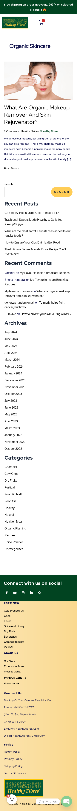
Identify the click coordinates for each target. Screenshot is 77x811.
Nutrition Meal (13, 521)
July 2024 (10, 332)
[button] (72, 23)
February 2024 (13, 366)
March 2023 (12, 428)
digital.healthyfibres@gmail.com (24, 735)
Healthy (25, 131)
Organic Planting (15, 528)
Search (8, 183)
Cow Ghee (11, 473)
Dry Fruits (10, 480)
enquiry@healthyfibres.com (21, 728)
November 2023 (14, 387)
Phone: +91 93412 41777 (19, 707)
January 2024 (13, 373)
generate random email (19, 302)
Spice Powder (13, 542)
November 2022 (14, 441)
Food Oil (10, 501)
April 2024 (11, 352)
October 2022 (13, 448)
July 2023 (10, 400)
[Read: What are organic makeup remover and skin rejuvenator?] (38, 80)
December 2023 (14, 380)
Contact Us (13, 693)
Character (10, 466)
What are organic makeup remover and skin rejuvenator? (37, 115)
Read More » (11, 168)
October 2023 (13, 393)
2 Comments (11, 131)
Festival (9, 487)
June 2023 (11, 407)
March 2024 (12, 359)
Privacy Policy (13, 759)
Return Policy (12, 751)
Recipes (9, 535)
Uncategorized (13, 549)
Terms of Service (15, 773)
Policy (8, 744)
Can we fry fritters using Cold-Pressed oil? (31, 212)
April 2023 (11, 421)
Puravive (10, 314)
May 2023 (10, 414)
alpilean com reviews (18, 291)
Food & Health (13, 494)
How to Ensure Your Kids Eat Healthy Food (32, 242)
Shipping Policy (13, 766)
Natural (35, 131)
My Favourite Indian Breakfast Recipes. (45, 272)
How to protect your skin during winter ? (46, 314)
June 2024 (11, 339)
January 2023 (13, 435)
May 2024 (10, 346)
